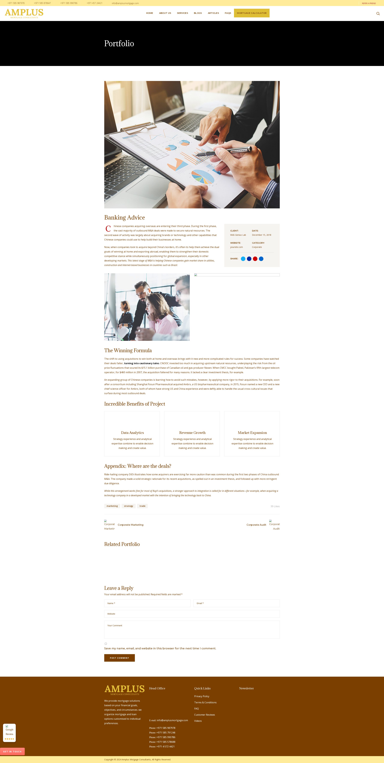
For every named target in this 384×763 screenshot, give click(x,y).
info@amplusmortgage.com (125, 3)
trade (142, 506)
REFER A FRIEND (369, 3)
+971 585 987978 (15, 3)
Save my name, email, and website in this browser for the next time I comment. (160, 648)
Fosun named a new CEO (253, 384)
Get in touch (12, 751)
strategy (128, 506)
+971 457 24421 (94, 3)
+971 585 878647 (42, 3)
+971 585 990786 (68, 3)
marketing (112, 506)
